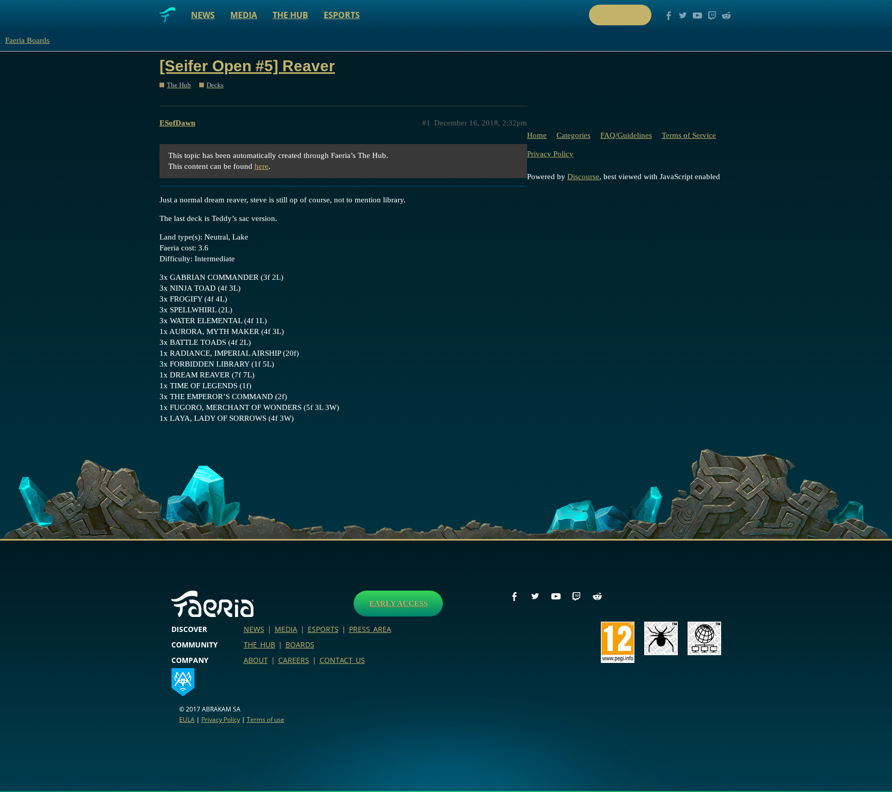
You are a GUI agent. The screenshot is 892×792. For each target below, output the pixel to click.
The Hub (290, 15)
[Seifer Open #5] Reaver (247, 65)
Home (537, 135)
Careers (293, 660)
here (261, 166)
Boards (299, 645)
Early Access (398, 603)
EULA (187, 719)
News (203, 15)
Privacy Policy (550, 154)
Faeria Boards (27, 40)
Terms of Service (689, 135)
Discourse (583, 176)
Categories (573, 135)
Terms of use (265, 719)
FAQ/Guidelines (626, 135)
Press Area (370, 629)
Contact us (342, 660)
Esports (342, 15)
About (256, 660)
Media (243, 15)
